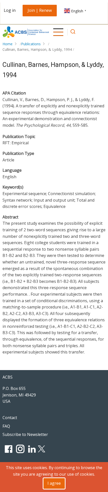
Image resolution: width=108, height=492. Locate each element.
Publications (31, 43)
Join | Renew (40, 10)
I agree (54, 483)
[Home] (26, 32)
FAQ (6, 426)
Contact (10, 417)
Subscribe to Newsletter (25, 434)
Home (8, 43)
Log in (10, 10)
